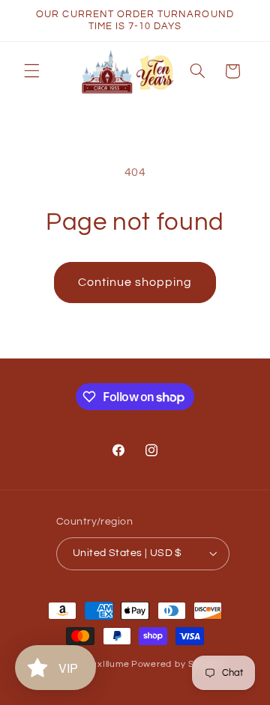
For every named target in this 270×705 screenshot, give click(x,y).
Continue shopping (135, 282)
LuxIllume (108, 664)
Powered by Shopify (176, 664)
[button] (31, 71)
